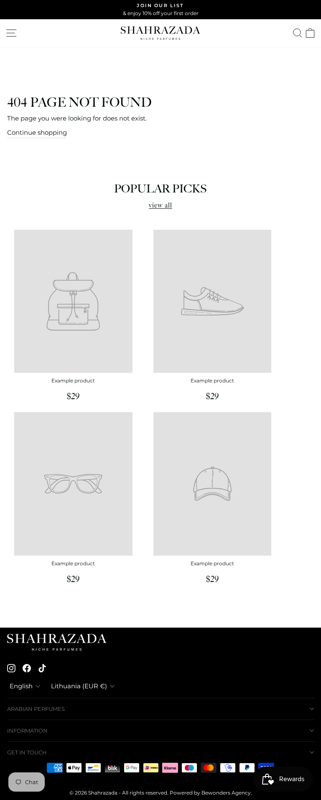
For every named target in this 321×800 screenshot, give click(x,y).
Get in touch (27, 752)
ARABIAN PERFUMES (36, 708)
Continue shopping (37, 132)
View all (160, 206)
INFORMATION (27, 730)
